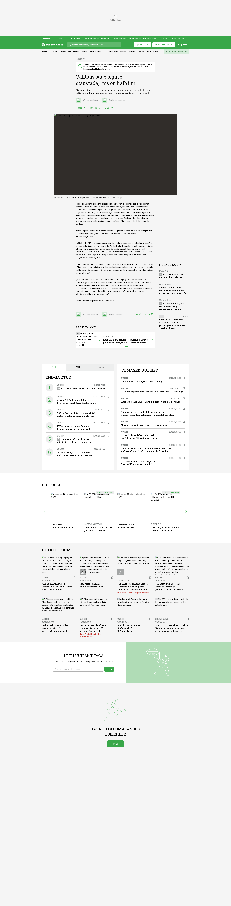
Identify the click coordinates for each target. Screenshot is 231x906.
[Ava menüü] (53, 38)
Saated (60, 436)
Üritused (131, 51)
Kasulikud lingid (144, 51)
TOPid (84, 51)
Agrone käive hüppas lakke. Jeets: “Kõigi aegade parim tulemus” (171, 306)
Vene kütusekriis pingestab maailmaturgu (142, 381)
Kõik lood (55, 51)
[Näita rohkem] (187, 38)
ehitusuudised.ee (134, 38)
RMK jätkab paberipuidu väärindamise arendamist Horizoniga (152, 391)
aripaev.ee (63, 38)
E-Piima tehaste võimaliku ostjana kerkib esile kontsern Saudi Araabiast (55, 628)
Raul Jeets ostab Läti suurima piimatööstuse (83, 388)
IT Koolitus (156, 524)
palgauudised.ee (178, 38)
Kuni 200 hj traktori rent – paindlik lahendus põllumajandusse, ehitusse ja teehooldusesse (171, 628)
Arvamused (66, 51)
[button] (78, 669)
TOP (119, 577)
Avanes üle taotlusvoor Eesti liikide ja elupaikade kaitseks (150, 402)
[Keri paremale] (152, 340)
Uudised (60, 385)
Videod (123, 51)
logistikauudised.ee (92, 38)
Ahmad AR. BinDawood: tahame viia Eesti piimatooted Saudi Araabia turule (172, 290)
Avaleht (45, 51)
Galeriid (76, 51)
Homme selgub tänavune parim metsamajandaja (145, 425)
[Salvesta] (108, 385)
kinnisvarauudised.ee (150, 38)
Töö (105, 51)
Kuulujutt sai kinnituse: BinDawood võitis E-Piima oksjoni (129, 628)
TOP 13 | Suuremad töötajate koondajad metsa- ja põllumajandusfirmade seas (169, 586)
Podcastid (113, 51)
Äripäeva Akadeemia (93, 524)
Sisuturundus (95, 51)
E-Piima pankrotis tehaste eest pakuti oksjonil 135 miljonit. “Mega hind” (93, 628)
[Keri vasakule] (99, 340)
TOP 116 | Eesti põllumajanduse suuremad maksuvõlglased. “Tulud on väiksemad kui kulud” (133, 586)
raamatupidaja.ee (120, 38)
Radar (156, 51)
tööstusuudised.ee (75, 38)
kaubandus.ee (106, 38)
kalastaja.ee (165, 38)
